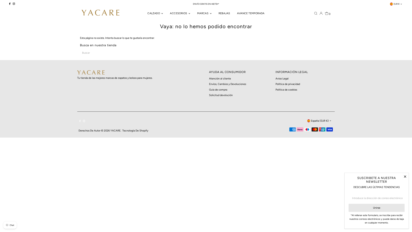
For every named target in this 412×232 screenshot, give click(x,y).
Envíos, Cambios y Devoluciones (227, 84)
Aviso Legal (282, 78)
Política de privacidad (288, 84)
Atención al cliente (220, 78)
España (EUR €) (320, 120)
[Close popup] (405, 176)
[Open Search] (315, 13)
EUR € (397, 4)
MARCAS (203, 13)
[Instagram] (14, 4)
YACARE (115, 130)
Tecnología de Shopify (135, 130)
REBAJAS (224, 13)
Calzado (154, 13)
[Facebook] (9, 4)
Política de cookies (286, 89)
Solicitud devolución (221, 95)
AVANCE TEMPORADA (250, 13)
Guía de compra (218, 89)
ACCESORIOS (179, 13)
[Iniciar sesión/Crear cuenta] (321, 13)
